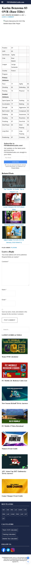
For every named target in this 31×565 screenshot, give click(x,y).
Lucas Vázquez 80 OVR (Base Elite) (13, 208)
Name (4, 289)
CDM (20, 510)
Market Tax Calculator (9, 538)
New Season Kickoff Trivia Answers (15, 403)
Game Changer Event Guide (12, 496)
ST (3, 518)
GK (3, 510)
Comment (5, 261)
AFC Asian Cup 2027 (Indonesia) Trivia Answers (14, 472)
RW (17, 514)
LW (22, 514)
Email (4, 299)
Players (14, 247)
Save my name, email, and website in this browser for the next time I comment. (14, 313)
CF (26, 514)
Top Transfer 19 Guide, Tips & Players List (14, 190)
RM (3, 514)
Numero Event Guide (9, 448)
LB (16, 510)
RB (12, 510)
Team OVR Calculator (10, 356)
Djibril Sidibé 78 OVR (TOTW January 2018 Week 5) (14, 241)
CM (25, 510)
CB (8, 510)
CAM (12, 514)
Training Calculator (8, 534)
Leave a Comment (8, 17)
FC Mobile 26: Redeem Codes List (14, 380)
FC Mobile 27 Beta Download (12, 426)
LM (8, 514)
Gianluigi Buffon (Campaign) (14, 225)
